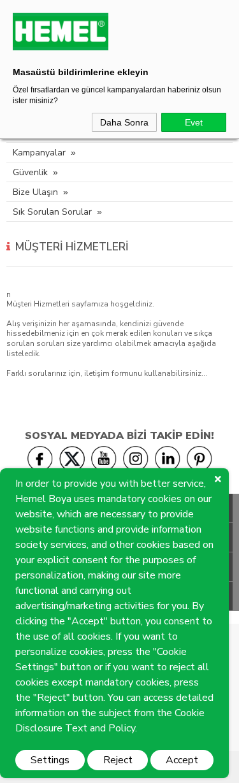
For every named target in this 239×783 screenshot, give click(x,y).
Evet (194, 122)
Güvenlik (30, 172)
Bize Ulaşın (35, 192)
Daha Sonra (124, 122)
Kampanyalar (39, 153)
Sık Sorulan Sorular (52, 212)
